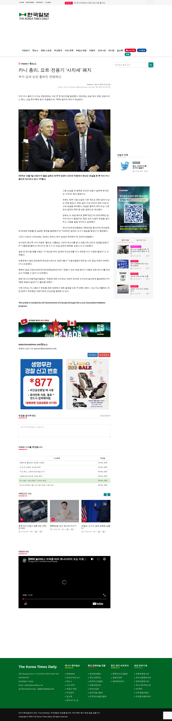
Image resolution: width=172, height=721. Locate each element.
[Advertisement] (103, 26)
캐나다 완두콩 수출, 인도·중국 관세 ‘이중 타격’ (37, 485)
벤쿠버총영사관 (142, 681)
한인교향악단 (95, 677)
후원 (127, 54)
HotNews (134, 261)
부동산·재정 (81, 50)
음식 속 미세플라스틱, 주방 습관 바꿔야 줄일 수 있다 (139, 251)
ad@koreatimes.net (45, 689)
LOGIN (21, 2)
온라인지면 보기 (73, 677)
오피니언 (102, 50)
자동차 (92, 50)
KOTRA (139, 689)
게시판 (111, 50)
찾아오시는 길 (72, 700)
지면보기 (26, 50)
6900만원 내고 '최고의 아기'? (63, 526)
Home (24, 63)
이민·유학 (69, 50)
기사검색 (142, 50)
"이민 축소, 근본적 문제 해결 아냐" (32, 472)
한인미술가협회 (96, 693)
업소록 (120, 50)
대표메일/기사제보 (26, 681)
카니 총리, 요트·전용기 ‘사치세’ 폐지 (33, 481)
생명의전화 (117, 677)
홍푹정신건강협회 (120, 674)
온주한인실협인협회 (98, 696)
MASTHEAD (30, 2)
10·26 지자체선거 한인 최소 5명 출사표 (89, 3)
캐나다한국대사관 (143, 685)
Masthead (70, 674)
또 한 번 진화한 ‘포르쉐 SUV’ (30, 467)
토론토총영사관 (142, 674)
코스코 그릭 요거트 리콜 (139, 276)
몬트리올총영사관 (143, 677)
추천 (93, 355)
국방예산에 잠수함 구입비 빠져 (31, 476)
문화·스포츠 (46, 50)
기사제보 (48, 2)
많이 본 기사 (141, 240)
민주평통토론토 (142, 693)
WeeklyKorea (135, 246)
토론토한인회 (95, 685)
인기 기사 (125, 240)
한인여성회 (94, 689)
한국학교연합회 (96, 681)
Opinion (136, 162)
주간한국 (58, 50)
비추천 (105, 355)
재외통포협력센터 (143, 696)
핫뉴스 (35, 50)
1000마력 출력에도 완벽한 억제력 (32, 463)
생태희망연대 (118, 681)
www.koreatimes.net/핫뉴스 (33, 344)
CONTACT (39, 2)
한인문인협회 (95, 674)
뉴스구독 (131, 50)
